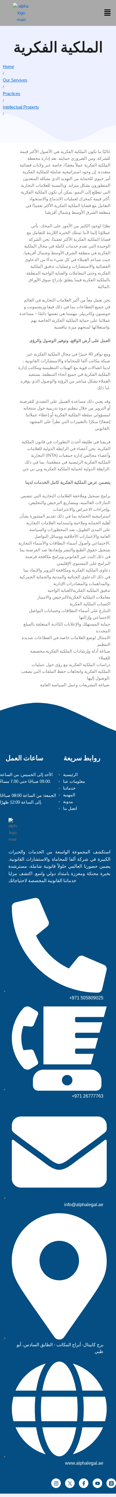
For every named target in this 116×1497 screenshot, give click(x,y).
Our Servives (15, 80)
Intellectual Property (21, 107)
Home (8, 66)
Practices (11, 93)
